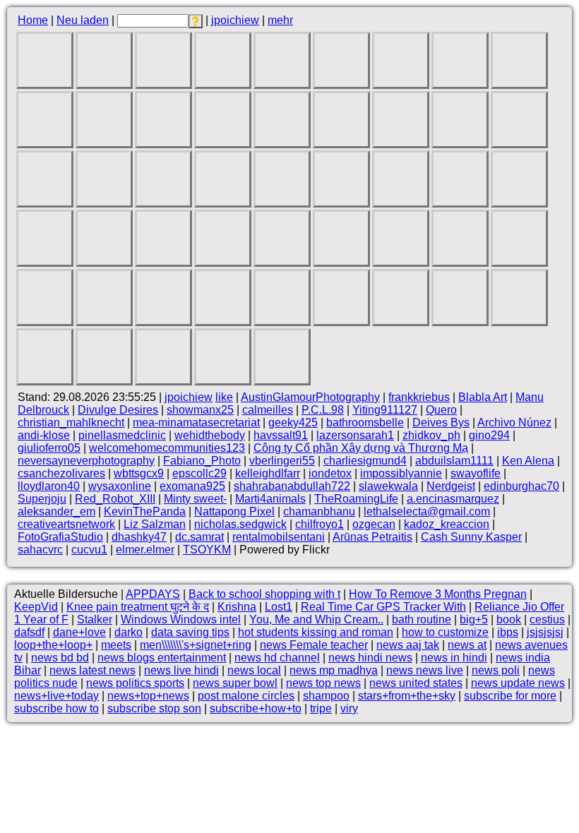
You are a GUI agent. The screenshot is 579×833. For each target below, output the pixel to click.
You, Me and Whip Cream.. (316, 619)
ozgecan (373, 524)
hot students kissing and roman (315, 632)
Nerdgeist (450, 486)
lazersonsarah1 (355, 435)
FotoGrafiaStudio (60, 537)
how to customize (445, 632)
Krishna (236, 607)
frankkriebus (419, 397)
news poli (496, 670)
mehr (280, 20)
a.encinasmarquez (453, 499)
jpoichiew (235, 20)
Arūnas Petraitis (372, 537)
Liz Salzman (155, 524)
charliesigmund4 (365, 461)
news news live (424, 670)
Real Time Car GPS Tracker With (383, 607)
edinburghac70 (521, 486)
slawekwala (388, 486)
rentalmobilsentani (278, 537)
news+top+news (148, 696)
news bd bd (60, 658)
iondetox (330, 473)
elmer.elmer (145, 550)
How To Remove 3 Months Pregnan (438, 594)
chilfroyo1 (319, 524)
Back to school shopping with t (264, 594)
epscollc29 (199, 473)
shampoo (326, 696)
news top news (323, 683)
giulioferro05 (49, 448)
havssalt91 (280, 435)
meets (116, 645)
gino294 (489, 435)
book (508, 619)
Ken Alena (528, 461)
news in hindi (454, 658)
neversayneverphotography (86, 461)
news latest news (92, 670)
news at (467, 645)
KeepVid (36, 607)
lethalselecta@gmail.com (427, 511)
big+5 (474, 619)
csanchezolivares (61, 473)
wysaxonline (119, 486)
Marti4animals (270, 499)
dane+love (79, 632)
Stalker (94, 619)
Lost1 (278, 607)
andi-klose (44, 435)
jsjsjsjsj (545, 632)
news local (254, 670)
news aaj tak (407, 645)
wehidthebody (209, 435)
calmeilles (267, 410)
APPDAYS (153, 594)
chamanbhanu (319, 511)
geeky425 (293, 422)
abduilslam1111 (454, 461)
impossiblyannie (401, 473)
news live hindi (181, 670)
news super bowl (235, 683)
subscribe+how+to (256, 708)
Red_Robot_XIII (115, 499)
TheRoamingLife (356, 499)
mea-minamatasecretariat (196, 422)
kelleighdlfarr (267, 473)
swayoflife (475, 473)
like (224, 397)
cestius (547, 619)
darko (128, 632)
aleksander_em (56, 511)
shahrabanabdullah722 (292, 486)
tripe (321, 708)
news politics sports (135, 683)
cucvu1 (89, 550)
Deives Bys (441, 422)
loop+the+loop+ (53, 645)
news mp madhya (334, 670)
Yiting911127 (384, 410)
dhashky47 (139, 537)
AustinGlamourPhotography (310, 397)
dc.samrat (199, 537)
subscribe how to (56, 708)
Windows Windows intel (181, 619)
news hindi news (370, 658)
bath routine (421, 619)
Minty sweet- (195, 499)
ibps (507, 632)
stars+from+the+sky (406, 696)
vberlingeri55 (282, 461)
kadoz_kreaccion (446, 524)
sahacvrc (40, 550)
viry (349, 708)
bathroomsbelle (365, 422)
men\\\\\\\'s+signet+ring (195, 645)
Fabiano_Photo (202, 461)
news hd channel (277, 658)
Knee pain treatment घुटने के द (137, 607)
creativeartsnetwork (66, 524)
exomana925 (192, 486)
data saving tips (190, 632)
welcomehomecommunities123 (167, 448)
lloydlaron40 (49, 486)
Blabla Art (482, 397)
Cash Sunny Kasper (471, 537)
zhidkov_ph (431, 435)
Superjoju (42, 499)
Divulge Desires (118, 410)
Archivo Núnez (514, 422)
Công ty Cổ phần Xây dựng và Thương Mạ (360, 448)
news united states (415, 683)
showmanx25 (200, 410)
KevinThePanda (145, 511)
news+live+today (56, 696)
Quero (441, 410)
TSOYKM (207, 550)
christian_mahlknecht (71, 422)
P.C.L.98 (323, 410)
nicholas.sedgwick (240, 524)
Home (33, 20)
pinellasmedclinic (122, 435)
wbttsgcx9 (139, 473)
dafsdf (29, 632)
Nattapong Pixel (234, 511)
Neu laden (82, 20)
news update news (518, 683)
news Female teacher (314, 645)
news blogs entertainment (161, 658)
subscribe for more (510, 696)
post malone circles (246, 696)
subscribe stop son (154, 708)
